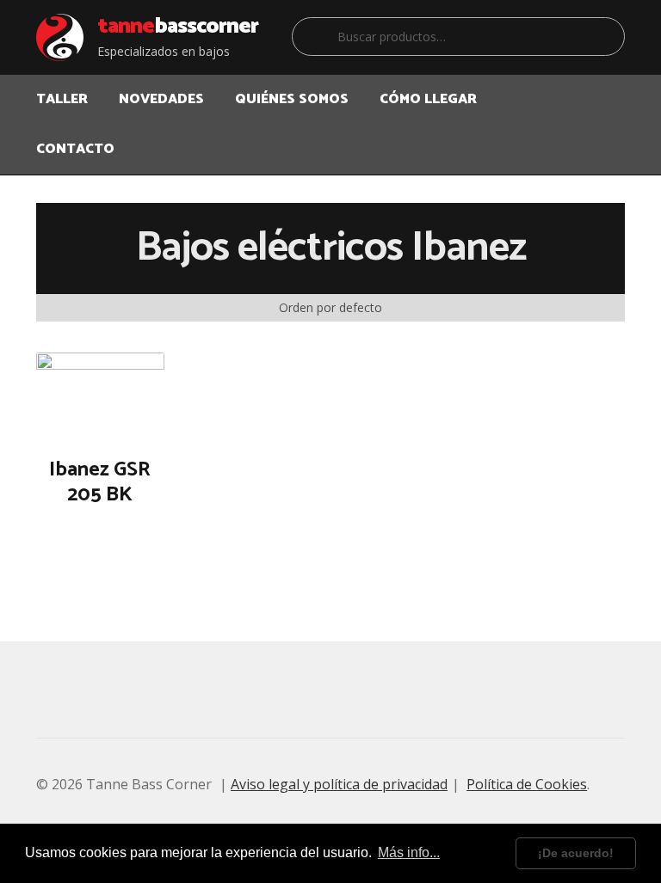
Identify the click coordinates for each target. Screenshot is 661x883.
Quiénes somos (292, 99)
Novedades (161, 99)
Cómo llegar (428, 99)
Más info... (409, 852)
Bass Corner (177, 27)
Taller (62, 99)
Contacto (75, 149)
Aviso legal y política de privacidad (339, 784)
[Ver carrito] (612, 88)
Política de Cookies (526, 784)
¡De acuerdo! (576, 853)
